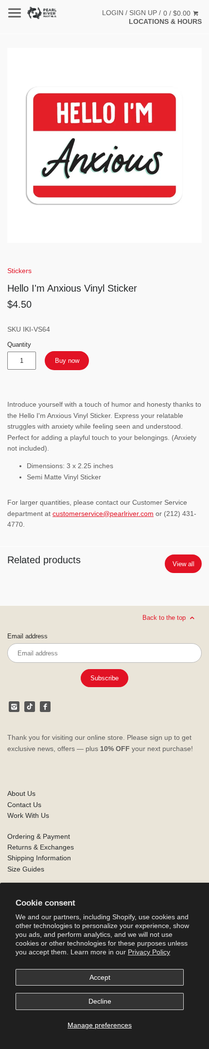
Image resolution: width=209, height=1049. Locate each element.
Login (112, 13)
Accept (99, 977)
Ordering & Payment (38, 836)
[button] (104, 145)
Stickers (19, 271)
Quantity (19, 344)
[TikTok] (29, 706)
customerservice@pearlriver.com (103, 513)
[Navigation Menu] (14, 12)
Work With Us (28, 815)
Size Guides (25, 869)
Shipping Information (39, 858)
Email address (27, 636)
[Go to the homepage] (41, 13)
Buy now (67, 360)
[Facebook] (45, 706)
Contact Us (24, 805)
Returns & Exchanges (40, 847)
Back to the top (165, 617)
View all (183, 564)
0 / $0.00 (177, 13)
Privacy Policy (149, 952)
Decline (99, 1001)
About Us (21, 793)
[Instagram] (14, 706)
